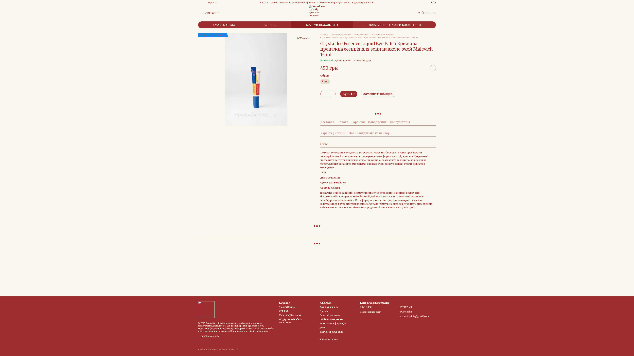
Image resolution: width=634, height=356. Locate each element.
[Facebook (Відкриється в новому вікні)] (203, 2)
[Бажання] (422, 2)
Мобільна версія (210, 336)
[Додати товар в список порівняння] (423, 68)
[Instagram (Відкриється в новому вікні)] (199, 2)
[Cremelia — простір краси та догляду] (206, 309)
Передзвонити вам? (370, 312)
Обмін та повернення (303, 2)
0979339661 (211, 13)
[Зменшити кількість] (322, 94)
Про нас (264, 2)
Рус (215, 2)
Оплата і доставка (280, 2)
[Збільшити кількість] (333, 94)
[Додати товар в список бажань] (433, 68)
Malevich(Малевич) (322, 25)
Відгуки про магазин (363, 2)
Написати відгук (362, 60)
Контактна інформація (329, 2)
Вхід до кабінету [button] (328, 307)
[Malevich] (304, 38)
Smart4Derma (224, 25)
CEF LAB (270, 25)
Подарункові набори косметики (394, 25)
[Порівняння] (416, 2)
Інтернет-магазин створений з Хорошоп (217, 349)
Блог (346, 2)
